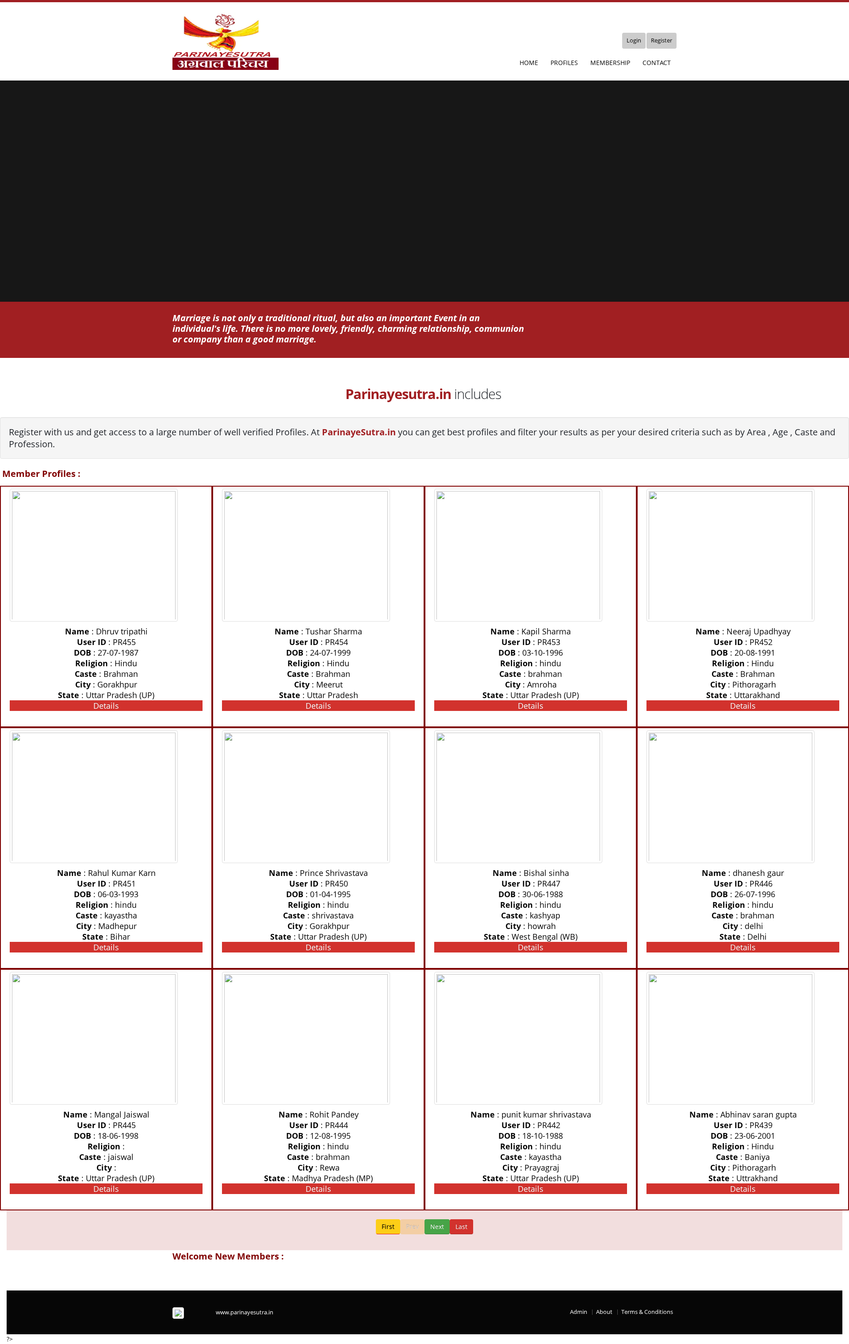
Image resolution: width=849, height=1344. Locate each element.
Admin (578, 1312)
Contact (656, 62)
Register (661, 40)
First (388, 1226)
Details (106, 705)
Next (437, 1226)
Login (634, 40)
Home (529, 62)
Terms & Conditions (647, 1312)
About (604, 1312)
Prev (412, 1226)
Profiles (564, 62)
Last (461, 1226)
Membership (610, 62)
